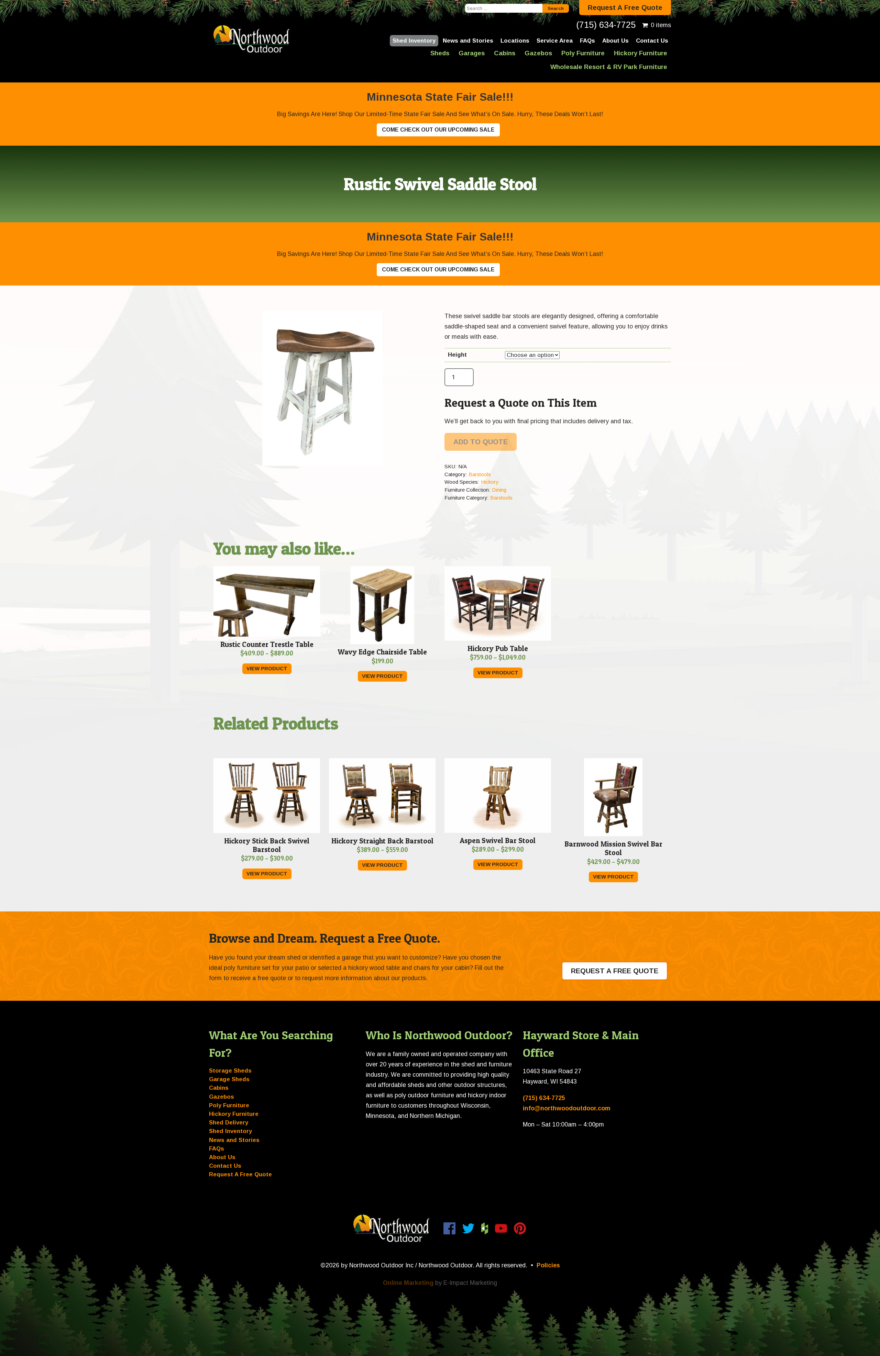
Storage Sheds (230, 1070)
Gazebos (538, 53)
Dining (499, 490)
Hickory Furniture (640, 53)
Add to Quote (480, 442)
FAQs (587, 40)
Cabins (504, 53)
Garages (472, 53)
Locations (514, 40)
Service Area (555, 40)
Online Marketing (408, 1282)
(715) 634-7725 (606, 25)
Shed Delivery (228, 1122)
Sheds (439, 53)
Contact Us (652, 40)
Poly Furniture (583, 53)
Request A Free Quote (625, 7)
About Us (615, 40)
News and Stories (468, 40)
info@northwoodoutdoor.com (566, 1108)
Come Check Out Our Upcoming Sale (438, 130)
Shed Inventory (414, 40)
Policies (548, 1265)
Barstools (480, 474)
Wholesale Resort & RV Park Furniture (608, 66)
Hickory (489, 482)
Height (457, 354)
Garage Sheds (229, 1079)
